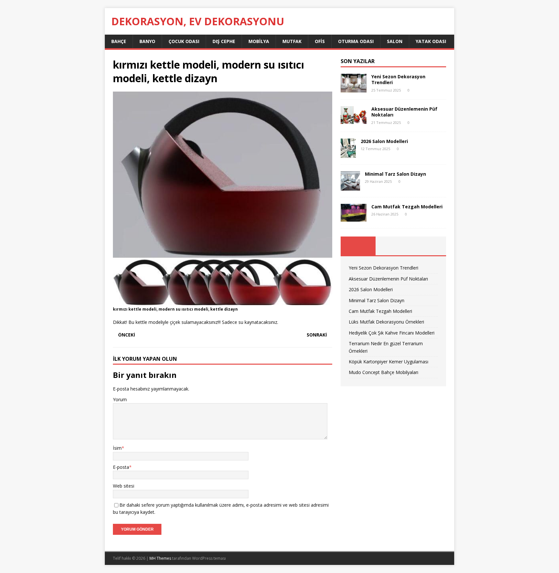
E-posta (121, 467)
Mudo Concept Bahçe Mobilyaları (383, 372)
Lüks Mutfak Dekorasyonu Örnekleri (386, 322)
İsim (117, 448)
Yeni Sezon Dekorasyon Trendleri (398, 79)
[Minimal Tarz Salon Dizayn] (350, 186)
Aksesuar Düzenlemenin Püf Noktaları (404, 112)
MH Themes (160, 558)
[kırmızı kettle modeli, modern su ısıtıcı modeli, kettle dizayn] (222, 301)
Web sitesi (123, 486)
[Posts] (358, 246)
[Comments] (428, 246)
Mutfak (291, 41)
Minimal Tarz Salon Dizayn (395, 174)
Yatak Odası (431, 41)
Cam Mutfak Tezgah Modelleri (407, 207)
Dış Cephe (224, 41)
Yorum (120, 399)
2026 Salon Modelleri (384, 141)
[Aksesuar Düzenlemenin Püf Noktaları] (354, 120)
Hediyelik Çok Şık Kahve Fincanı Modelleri (391, 333)
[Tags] (393, 246)
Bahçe (118, 41)
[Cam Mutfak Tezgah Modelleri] (354, 218)
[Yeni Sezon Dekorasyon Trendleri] (354, 89)
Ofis (320, 41)
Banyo (147, 41)
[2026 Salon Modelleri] (348, 154)
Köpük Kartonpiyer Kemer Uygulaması (388, 361)
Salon (394, 41)
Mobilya (258, 41)
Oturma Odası (356, 41)
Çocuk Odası (184, 41)
